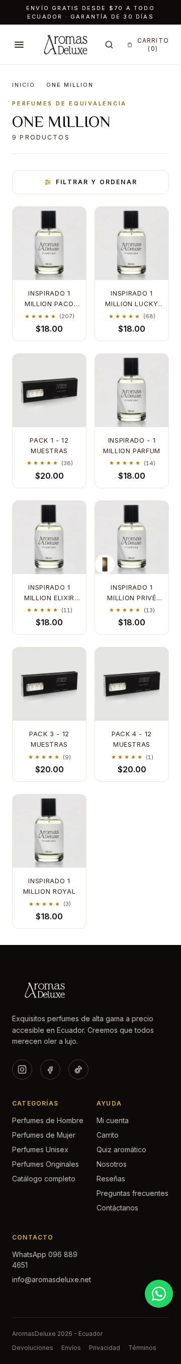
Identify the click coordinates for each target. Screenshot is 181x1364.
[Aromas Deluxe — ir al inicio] (65, 44)
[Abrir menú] (19, 44)
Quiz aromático (121, 1149)
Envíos (71, 1347)
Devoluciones (32, 1347)
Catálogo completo (43, 1178)
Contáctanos (117, 1207)
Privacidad (104, 1347)
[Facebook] (50, 1069)
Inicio (23, 84)
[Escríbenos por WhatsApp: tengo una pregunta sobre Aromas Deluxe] (159, 1294)
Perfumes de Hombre (47, 1120)
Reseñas (111, 1178)
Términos (142, 1347)
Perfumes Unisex (40, 1149)
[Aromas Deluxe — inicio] (90, 990)
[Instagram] (22, 1069)
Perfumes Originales (45, 1164)
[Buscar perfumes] (109, 45)
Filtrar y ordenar (96, 182)
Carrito (108, 1135)
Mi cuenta (113, 1120)
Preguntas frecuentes (132, 1193)
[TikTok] (78, 1069)
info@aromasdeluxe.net (51, 1279)
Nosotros (112, 1164)
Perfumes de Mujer (43, 1135)
